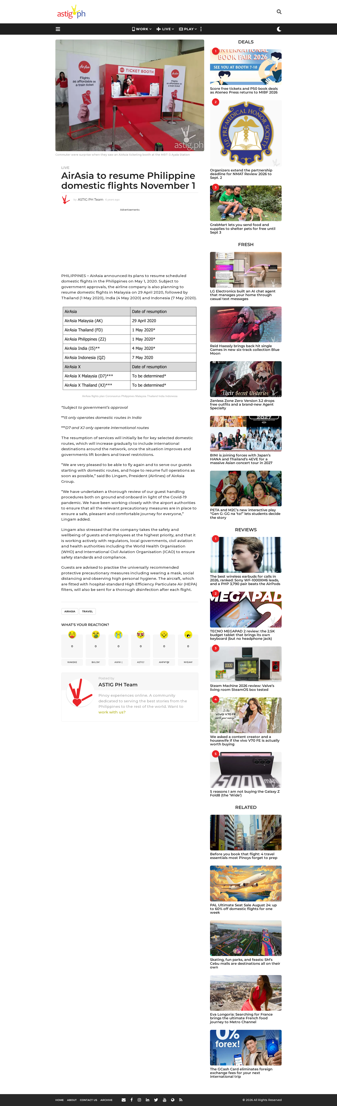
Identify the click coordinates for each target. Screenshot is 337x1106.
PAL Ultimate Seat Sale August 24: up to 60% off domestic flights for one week (243, 909)
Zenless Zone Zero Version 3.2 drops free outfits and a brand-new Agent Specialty (242, 404)
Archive (106, 1100)
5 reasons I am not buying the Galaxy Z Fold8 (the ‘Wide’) (245, 793)
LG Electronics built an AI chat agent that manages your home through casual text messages (243, 295)
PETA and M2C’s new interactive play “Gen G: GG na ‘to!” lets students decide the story (245, 514)
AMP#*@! (164, 662)
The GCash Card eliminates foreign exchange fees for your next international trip (241, 1073)
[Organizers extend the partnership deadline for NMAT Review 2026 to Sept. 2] (246, 133)
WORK (142, 29)
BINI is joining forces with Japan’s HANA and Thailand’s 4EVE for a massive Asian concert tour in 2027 (241, 459)
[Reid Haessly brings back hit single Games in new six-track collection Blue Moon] (246, 324)
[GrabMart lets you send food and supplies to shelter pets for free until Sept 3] (246, 203)
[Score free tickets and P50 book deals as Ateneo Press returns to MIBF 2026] (246, 67)
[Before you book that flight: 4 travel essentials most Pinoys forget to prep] (246, 832)
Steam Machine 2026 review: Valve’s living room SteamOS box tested (242, 688)
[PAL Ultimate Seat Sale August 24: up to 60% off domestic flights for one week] (246, 883)
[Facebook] (131, 1100)
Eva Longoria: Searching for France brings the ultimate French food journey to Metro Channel (241, 1018)
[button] (279, 12)
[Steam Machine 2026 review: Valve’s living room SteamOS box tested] (246, 664)
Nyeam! (188, 662)
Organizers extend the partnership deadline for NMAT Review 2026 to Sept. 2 (241, 174)
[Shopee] (172, 1100)
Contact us (88, 1100)
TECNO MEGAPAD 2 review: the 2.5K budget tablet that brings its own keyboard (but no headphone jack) (242, 635)
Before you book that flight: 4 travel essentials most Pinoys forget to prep (243, 856)
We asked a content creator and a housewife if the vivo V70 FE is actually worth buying (244, 741)
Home (59, 1100)
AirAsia (69, 611)
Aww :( (118, 662)
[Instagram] (139, 1100)
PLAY (189, 29)
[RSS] (180, 1100)
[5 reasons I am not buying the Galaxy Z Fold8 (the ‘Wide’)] (246, 770)
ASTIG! (140, 662)
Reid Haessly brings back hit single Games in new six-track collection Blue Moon (244, 350)
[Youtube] (164, 1100)
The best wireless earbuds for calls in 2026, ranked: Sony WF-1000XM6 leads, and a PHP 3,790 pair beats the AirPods (245, 580)
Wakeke (72, 662)
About (72, 1100)
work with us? (112, 712)
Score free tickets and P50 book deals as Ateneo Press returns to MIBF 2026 (244, 90)
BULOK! (96, 662)
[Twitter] (156, 1100)
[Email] (124, 1100)
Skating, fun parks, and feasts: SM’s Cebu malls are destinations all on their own (245, 963)
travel (87, 611)
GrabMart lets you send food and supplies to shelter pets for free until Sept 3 (242, 229)
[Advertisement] (129, 239)
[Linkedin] (147, 1100)
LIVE (166, 29)
